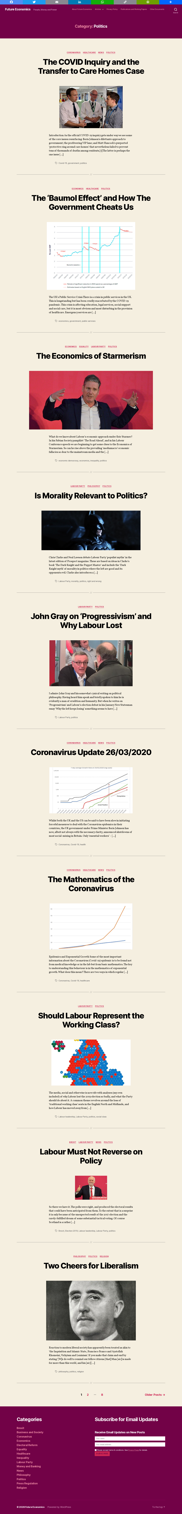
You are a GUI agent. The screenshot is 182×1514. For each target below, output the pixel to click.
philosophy (63, 1371)
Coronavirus (74, 52)
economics (64, 321)
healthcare (85, 980)
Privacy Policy (112, 9)
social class (101, 1116)
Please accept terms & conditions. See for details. (122, 1450)
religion (80, 1371)
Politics (110, 52)
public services (88, 321)
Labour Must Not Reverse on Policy (91, 1156)
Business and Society (30, 1432)
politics (83, 163)
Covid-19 (63, 163)
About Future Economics (82, 9)
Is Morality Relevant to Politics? (91, 495)
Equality (84, 346)
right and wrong (94, 581)
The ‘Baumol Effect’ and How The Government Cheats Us (91, 202)
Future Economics (17, 9)
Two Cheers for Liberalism (91, 1265)
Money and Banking (29, 1466)
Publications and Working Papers (134, 9)
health (83, 844)
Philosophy (94, 486)
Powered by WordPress (59, 1507)
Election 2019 (71, 1231)
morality (74, 581)
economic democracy (68, 460)
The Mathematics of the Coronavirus (91, 883)
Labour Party (98, 346)
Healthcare (89, 52)
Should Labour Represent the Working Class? (91, 1020)
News (101, 52)
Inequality (23, 1457)
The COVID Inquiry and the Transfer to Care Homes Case (91, 66)
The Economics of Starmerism (91, 356)
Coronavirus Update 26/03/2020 (91, 752)
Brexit (72, 1142)
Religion (104, 1256)
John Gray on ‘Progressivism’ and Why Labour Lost (91, 620)
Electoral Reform (27, 1445)
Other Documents (157, 9)
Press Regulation (27, 1483)
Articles (98, 9)
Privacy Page (133, 1450)
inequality (94, 460)
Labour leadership (67, 1116)
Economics (78, 189)
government (73, 163)
